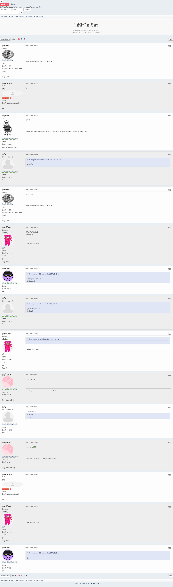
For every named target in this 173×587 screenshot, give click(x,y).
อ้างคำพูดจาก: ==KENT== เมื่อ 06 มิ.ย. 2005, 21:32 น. (45, 160)
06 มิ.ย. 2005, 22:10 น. (32, 189)
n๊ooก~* (7, 375)
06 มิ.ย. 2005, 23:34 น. (32, 547)
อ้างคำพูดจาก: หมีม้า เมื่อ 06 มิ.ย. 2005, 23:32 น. (44, 553)
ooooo (7, 268)
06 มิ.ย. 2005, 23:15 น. (32, 442)
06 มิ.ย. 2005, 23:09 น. (32, 375)
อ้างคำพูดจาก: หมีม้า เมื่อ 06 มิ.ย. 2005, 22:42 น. (44, 274)
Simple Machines (93, 583)
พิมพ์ (170, 39)
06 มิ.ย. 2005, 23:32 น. (32, 506)
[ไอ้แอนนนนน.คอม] (3, 108)
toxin (6, 45)
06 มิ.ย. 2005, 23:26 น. (32, 474)
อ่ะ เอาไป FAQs (31, 412)
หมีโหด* (7, 227)
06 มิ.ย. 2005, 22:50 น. (32, 333)
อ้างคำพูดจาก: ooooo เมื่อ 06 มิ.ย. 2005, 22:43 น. (44, 339)
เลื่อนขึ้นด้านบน (5, 575)
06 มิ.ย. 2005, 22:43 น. (32, 268)
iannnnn (8, 83)
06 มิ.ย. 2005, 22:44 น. (32, 298)
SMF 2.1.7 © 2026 (80, 583)
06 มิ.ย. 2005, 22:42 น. (32, 227)
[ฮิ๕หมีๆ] (3, 259)
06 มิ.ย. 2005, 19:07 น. (32, 83)
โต (5, 154)
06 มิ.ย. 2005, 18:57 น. (32, 45)
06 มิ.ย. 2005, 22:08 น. (32, 154)
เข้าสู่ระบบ (25, 7)
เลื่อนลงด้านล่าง (5, 39)
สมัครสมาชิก (36, 7)
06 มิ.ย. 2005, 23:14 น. (32, 407)
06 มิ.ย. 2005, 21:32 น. (32, 115)
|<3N (6, 115)
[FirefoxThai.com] (3, 292)
